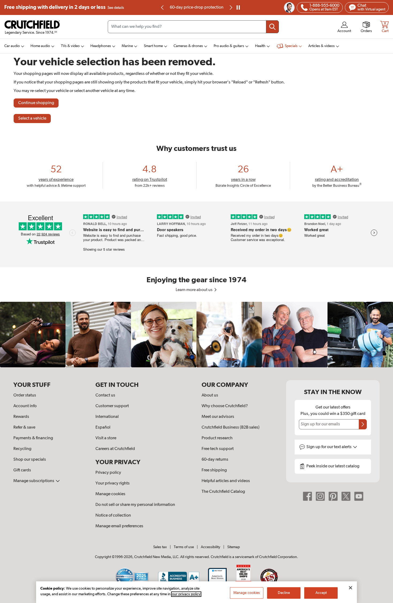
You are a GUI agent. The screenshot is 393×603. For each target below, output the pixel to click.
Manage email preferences (119, 526)
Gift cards (22, 470)
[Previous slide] (162, 7)
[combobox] (193, 26)
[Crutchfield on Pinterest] (333, 496)
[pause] (238, 7)
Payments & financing (33, 438)
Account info (25, 406)
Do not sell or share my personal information (135, 505)
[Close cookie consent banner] (350, 588)
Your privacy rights (112, 483)
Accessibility (210, 547)
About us (210, 395)
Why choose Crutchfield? (225, 406)
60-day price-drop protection (197, 7)
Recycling (22, 449)
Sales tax (160, 547)
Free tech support (218, 449)
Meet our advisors (218, 417)
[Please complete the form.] (363, 424)
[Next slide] (230, 7)
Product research (217, 438)
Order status (24, 395)
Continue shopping (36, 103)
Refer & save (24, 427)
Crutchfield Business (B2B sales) (231, 427)
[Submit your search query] (272, 26)
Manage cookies (110, 494)
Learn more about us (194, 290)
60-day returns (215, 459)
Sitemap (233, 547)
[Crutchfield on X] (346, 496)
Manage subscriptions (34, 481)
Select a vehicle (32, 118)
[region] (196, 334)
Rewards (21, 417)
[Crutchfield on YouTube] (358, 496)
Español (102, 427)
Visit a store (105, 438)
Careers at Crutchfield (115, 449)
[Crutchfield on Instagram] (320, 496)
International (107, 417)
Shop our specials (29, 459)
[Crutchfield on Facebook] (307, 496)
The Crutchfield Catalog (223, 492)
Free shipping (64, 7)
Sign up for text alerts (329, 447)
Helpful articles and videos (226, 481)
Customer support (112, 406)
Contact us (105, 395)
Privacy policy (108, 473)
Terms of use (184, 547)
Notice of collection (113, 515)
